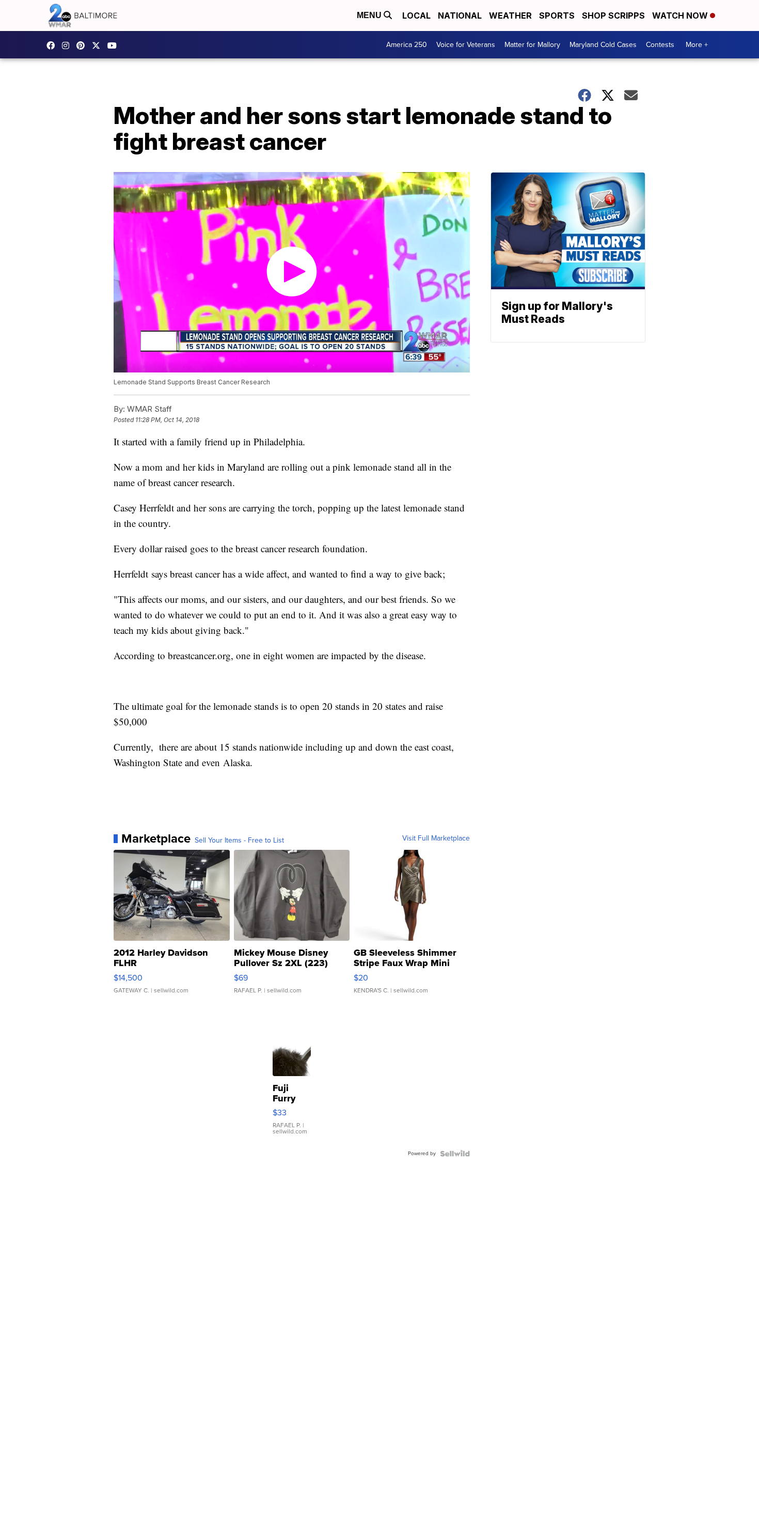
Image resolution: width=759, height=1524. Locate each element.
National (460, 15)
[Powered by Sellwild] (455, 1153)
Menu (370, 15)
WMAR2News (83, 45)
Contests (660, 44)
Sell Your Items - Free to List (239, 840)
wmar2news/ (53, 45)
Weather (510, 15)
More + (697, 44)
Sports (557, 15)
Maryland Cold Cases (603, 44)
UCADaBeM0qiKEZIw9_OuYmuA (114, 45)
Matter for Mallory (532, 44)
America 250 (406, 44)
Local (416, 15)
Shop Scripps (613, 15)
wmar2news (68, 45)
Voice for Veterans (465, 44)
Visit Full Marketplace (436, 838)
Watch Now (681, 15)
